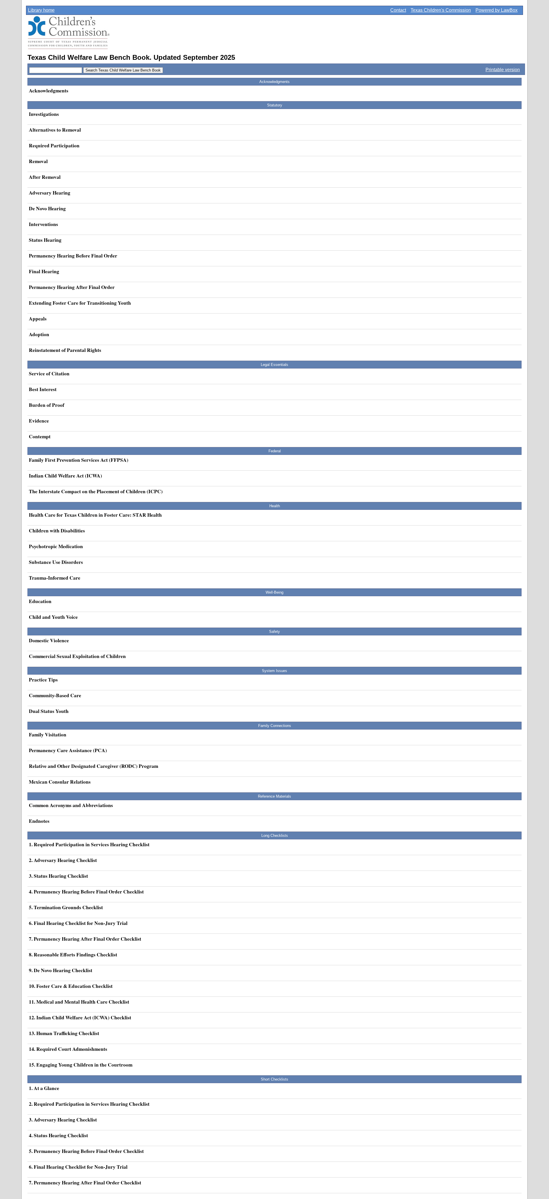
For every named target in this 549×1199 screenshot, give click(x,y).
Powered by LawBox (497, 10)
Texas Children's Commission (441, 10)
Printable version (503, 69)
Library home (41, 10)
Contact (398, 10)
